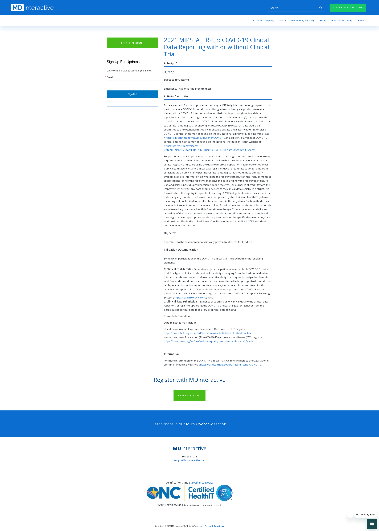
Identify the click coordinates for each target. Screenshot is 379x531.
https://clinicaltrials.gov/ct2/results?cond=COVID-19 (230, 364)
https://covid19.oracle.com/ (190, 297)
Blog (349, 20)
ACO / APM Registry (263, 20)
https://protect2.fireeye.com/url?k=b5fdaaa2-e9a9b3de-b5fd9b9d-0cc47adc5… (210, 333)
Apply (321, 8)
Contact (361, 20)
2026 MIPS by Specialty (302, 20)
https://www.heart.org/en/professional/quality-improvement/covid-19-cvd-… (209, 341)
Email (110, 77)
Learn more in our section (189, 424)
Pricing (322, 20)
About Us (336, 20)
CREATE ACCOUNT (132, 42)
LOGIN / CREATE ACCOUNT (347, 7)
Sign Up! (132, 94)
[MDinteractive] (32, 7)
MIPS (281, 20)
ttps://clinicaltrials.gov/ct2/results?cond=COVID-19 (195, 137)
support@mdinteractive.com (189, 460)
